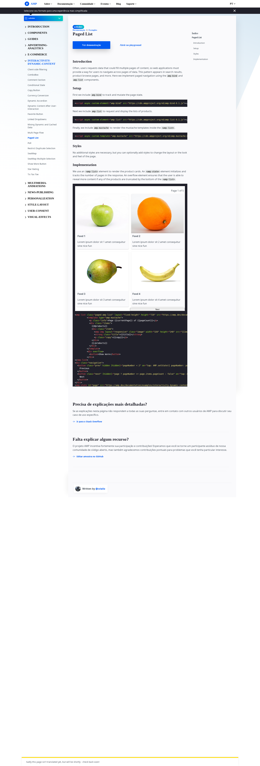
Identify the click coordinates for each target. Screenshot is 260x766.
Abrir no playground (130, 45)
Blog (118, 4)
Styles (196, 54)
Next (157, 309)
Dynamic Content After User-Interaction (42, 107)
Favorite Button (35, 114)
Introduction (199, 43)
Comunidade (86, 4)
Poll (29, 143)
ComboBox (33, 74)
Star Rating (33, 168)
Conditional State (36, 85)
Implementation (200, 59)
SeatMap (32, 153)
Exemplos (93, 30)
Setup (196, 48)
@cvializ (100, 488)
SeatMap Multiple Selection (41, 158)
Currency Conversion (38, 95)
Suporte (130, 4)
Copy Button (34, 90)
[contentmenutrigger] (212, 33)
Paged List (33, 137)
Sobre (47, 4)
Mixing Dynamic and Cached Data (42, 126)
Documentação (65, 4)
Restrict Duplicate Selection (41, 148)
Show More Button (37, 163)
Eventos (105, 4)
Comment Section (36, 79)
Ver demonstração (91, 45)
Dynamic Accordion (37, 100)
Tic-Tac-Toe (33, 174)
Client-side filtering (37, 69)
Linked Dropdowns (37, 119)
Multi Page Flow (36, 132)
